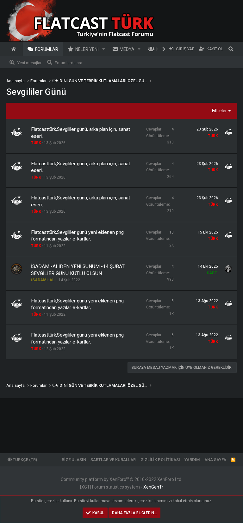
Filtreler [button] (219, 110)
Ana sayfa (14, 49)
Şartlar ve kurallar (113, 459)
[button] (103, 49)
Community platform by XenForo (121, 479)
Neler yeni (87, 49)
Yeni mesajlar (29, 62)
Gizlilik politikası (160, 459)
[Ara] (231, 49)
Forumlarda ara (68, 62)
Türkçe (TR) (24, 459)
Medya (127, 49)
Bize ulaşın (74, 459)
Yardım (192, 459)
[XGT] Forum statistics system (121, 487)
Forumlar (46, 49)
